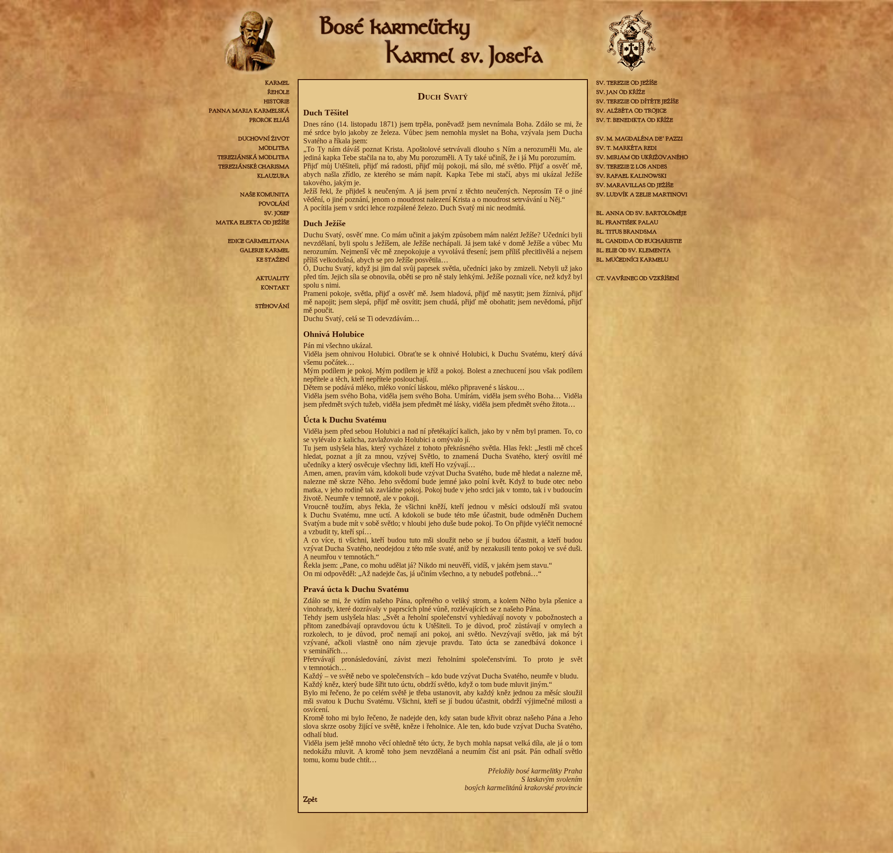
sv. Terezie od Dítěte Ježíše (637, 101)
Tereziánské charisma (253, 166)
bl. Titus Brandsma (626, 231)
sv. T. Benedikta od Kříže (634, 120)
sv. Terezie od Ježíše (626, 83)
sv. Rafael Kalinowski (631, 176)
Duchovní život (263, 138)
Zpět (310, 799)
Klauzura (273, 176)
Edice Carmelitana (258, 241)
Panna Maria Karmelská (249, 110)
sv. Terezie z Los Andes (631, 166)
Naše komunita (264, 194)
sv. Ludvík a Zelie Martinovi (641, 194)
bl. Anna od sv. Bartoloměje (641, 213)
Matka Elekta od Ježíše (252, 222)
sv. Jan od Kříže (620, 92)
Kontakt (275, 287)
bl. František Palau (627, 222)
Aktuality (272, 278)
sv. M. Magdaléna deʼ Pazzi (639, 138)
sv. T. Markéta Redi (626, 148)
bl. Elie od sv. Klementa (633, 250)
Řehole (278, 92)
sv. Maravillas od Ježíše (634, 185)
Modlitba (274, 148)
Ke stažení (272, 259)
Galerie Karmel (264, 250)
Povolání (274, 204)
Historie (276, 101)
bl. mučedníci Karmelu (632, 259)
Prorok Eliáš (269, 120)
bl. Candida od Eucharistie (639, 241)
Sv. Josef (276, 213)
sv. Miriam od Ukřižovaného (642, 157)
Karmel (277, 83)
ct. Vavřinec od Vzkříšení (637, 278)
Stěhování (272, 306)
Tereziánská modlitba (253, 157)
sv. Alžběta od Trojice (631, 110)
